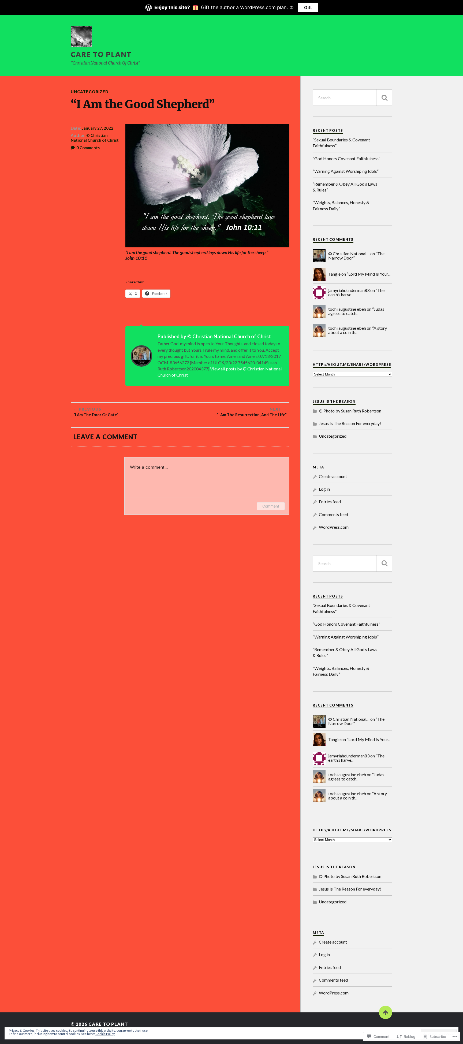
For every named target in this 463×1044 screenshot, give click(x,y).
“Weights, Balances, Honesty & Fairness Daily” (341, 205)
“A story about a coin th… (357, 330)
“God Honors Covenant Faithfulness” (346, 158)
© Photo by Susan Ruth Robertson (350, 410)
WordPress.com (334, 526)
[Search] (384, 97)
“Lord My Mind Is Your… (369, 273)
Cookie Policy (105, 1034)
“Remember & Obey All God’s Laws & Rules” (345, 186)
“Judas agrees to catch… (356, 311)
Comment (270, 506)
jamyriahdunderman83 (348, 290)
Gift (308, 7)
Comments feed (333, 514)
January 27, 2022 (97, 128)
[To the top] (385, 1012)
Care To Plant (101, 54)
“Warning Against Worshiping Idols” (346, 171)
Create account (333, 476)
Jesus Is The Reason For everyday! (350, 423)
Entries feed (330, 501)
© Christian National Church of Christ (95, 137)
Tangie (334, 273)
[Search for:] (352, 97)
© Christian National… (348, 253)
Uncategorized (90, 91)
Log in (324, 488)
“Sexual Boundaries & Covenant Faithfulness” (341, 142)
